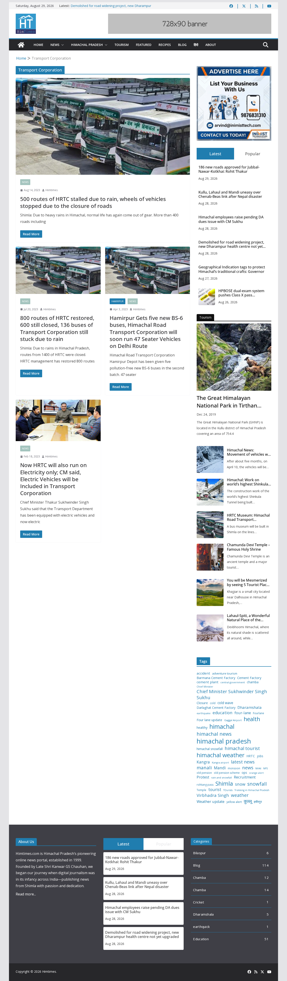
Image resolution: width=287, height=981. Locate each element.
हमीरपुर (258, 802)
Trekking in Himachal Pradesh (252, 790)
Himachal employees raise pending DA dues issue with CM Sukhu (230, 219)
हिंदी (196, 45)
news (247, 768)
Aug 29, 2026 (207, 178)
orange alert (256, 773)
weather (240, 795)
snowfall (257, 784)
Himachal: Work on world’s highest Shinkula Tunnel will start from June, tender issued (247, 482)
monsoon (234, 768)
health (252, 719)
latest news (243, 762)
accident (203, 673)
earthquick (201, 926)
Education (201, 939)
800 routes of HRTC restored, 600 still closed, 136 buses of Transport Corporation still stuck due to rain (57, 328)
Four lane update (209, 720)
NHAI (258, 768)
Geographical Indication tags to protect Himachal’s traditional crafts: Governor (231, 269)
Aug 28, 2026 (207, 203)
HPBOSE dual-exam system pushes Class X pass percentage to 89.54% (241, 293)
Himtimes (52, 190)
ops (244, 773)
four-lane (243, 712)
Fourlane (258, 713)
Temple (201, 790)
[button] (61, 45)
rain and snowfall (221, 777)
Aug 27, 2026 (207, 278)
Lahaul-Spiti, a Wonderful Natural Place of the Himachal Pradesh (248, 618)
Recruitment (245, 777)
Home (38, 45)
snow (240, 784)
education (223, 712)
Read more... (26, 894)
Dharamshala (249, 707)
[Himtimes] (21, 44)
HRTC (250, 756)
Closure (202, 703)
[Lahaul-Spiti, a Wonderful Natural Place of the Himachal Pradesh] (210, 627)
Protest (203, 777)
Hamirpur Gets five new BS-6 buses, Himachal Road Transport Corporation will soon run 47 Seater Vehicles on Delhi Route (146, 331)
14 (266, 890)
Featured (143, 45)
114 (265, 865)
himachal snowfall (210, 749)
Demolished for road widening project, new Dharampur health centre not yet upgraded (111, 8)
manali (204, 768)
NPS (265, 768)
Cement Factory (249, 678)
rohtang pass (205, 785)
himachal (222, 726)
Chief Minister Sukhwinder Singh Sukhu (232, 694)
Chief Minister (205, 686)
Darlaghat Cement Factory (216, 708)
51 (266, 939)
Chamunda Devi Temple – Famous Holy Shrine (248, 547)
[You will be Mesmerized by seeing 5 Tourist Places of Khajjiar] (210, 592)
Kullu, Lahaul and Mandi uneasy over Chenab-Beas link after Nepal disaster (230, 194)
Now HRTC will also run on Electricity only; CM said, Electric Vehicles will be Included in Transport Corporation (53, 479)
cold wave (225, 703)
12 (266, 877)
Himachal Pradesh (87, 45)
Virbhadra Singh (213, 795)
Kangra (203, 762)
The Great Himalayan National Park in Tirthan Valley (227, 401)
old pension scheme (227, 773)
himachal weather (220, 755)
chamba (253, 682)
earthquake (204, 713)
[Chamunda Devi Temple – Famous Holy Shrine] (210, 557)
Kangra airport (220, 762)
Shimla (224, 783)
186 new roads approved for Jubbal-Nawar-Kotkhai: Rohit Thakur (228, 169)
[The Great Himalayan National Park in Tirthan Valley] (234, 357)
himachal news (214, 734)
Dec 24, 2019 (206, 414)
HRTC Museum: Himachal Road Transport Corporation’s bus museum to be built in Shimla (248, 517)
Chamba (199, 877)
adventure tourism (224, 673)
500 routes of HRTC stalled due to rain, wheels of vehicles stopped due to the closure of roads (93, 202)
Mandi (220, 767)
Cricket (198, 902)
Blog (182, 45)
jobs (260, 756)
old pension (204, 773)
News (54, 45)
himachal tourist (242, 748)
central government (232, 682)
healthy (202, 727)
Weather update (210, 801)
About (210, 45)
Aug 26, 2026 (227, 302)
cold (212, 703)
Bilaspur (199, 853)
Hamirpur (117, 301)
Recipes (165, 45)
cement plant (207, 682)
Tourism (122, 45)
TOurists (228, 790)
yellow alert (234, 802)
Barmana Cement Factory (216, 678)
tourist (214, 789)
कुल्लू (248, 801)
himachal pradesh (224, 741)
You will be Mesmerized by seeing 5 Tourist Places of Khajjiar (248, 582)
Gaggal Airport (233, 720)
